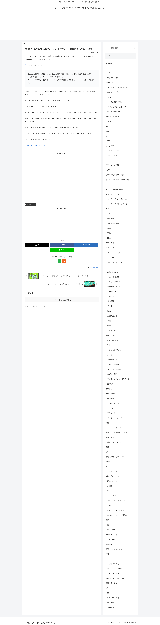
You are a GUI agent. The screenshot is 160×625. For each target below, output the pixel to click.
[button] (134, 48)
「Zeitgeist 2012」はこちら (35, 145)
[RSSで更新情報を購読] (64, 261)
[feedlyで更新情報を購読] (59, 261)
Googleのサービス (31, 204)
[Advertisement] (80, 27)
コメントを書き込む (61, 300)
